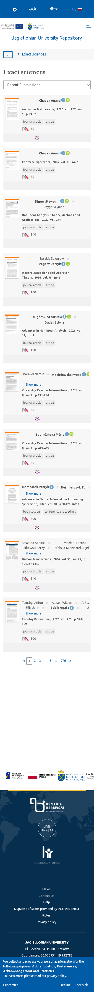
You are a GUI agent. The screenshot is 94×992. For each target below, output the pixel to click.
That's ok (81, 985)
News (46, 889)
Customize (10, 985)
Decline (65, 985)
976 (63, 660)
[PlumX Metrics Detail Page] (40, 138)
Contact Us (46, 896)
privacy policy (56, 976)
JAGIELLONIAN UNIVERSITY (47, 942)
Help (46, 902)
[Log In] (53, 8)
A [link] (30, 9)
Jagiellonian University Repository (47, 37)
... (8, 55)
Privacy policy (46, 922)
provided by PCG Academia (59, 909)
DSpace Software (26, 909)
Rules (46, 915)
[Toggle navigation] (89, 27)
